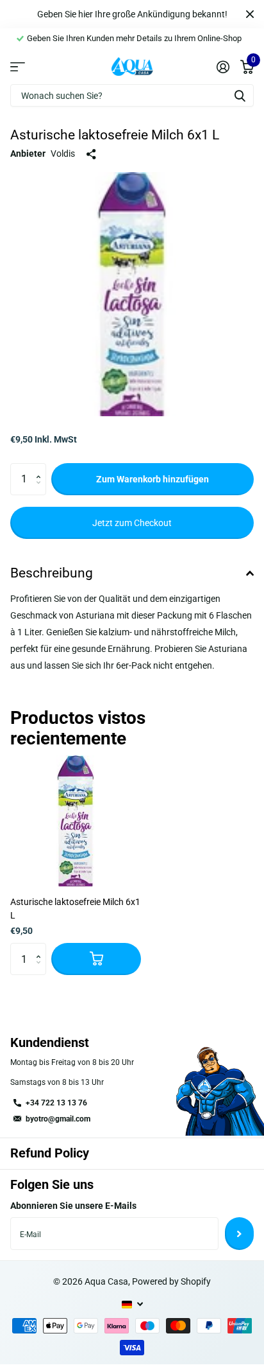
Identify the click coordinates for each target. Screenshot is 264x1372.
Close (250, 14)
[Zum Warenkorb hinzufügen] (96, 959)
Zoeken (240, 95)
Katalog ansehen (17, 66)
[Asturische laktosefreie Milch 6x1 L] (75, 820)
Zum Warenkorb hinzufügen (152, 479)
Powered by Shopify (171, 1281)
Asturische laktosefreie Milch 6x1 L (75, 908)
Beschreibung (51, 573)
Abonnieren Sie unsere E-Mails (73, 1205)
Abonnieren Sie (239, 1233)
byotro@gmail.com (58, 1118)
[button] (41, 468)
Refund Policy (49, 1153)
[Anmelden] (222, 66)
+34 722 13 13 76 (56, 1102)
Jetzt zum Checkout (132, 523)
